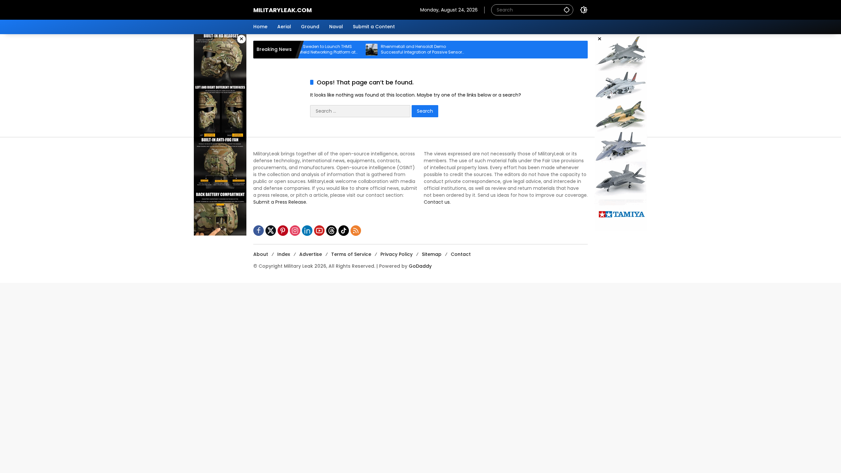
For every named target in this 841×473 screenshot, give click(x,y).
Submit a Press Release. (280, 202)
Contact (461, 254)
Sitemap (432, 254)
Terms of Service (351, 254)
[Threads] (331, 230)
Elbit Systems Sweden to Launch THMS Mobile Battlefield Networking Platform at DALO (299, 49)
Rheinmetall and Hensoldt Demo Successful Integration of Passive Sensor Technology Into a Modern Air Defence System (405, 49)
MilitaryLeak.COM (282, 10)
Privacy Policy (396, 254)
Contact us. (437, 202)
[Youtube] (319, 230)
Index (283, 254)
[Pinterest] (283, 230)
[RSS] (356, 230)
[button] (566, 9)
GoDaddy (420, 266)
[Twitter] (270, 230)
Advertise (310, 254)
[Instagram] (295, 230)
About (260, 254)
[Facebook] (258, 230)
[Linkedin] (307, 230)
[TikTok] (343, 230)
